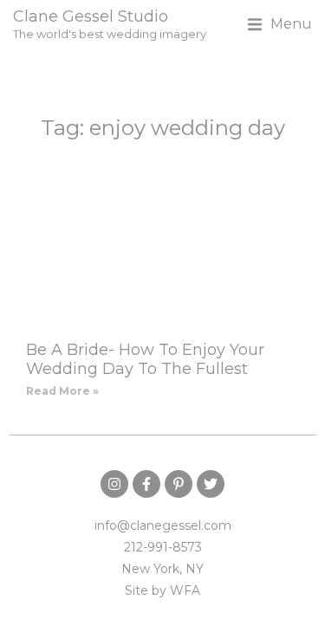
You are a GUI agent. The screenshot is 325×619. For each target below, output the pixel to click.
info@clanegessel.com (162, 525)
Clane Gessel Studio (90, 16)
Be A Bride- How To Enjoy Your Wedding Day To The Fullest (145, 359)
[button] (280, 24)
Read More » (62, 390)
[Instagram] (114, 484)
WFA (185, 590)
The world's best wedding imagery (109, 34)
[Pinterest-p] (178, 484)
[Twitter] (210, 484)
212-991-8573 (163, 547)
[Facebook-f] (146, 484)
